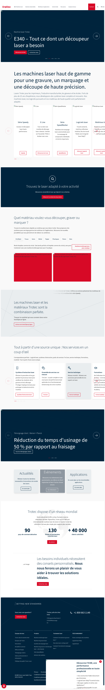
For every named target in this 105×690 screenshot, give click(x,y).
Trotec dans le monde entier (22, 637)
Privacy (36, 672)
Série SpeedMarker (39, 652)
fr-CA (102, 7)
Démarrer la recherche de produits (52, 197)
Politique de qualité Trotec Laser (23, 661)
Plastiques (55, 239)
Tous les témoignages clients (23, 451)
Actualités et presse (20, 646)
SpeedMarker (62, 153)
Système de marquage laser (41, 643)
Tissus (26, 239)
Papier (47, 239)
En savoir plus (26, 488)
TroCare (45, 394)
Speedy (23, 153)
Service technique (74, 394)
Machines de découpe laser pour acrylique (82, 247)
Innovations (18, 643)
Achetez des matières (39, 655)
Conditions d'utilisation (40, 674)
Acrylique (18, 239)
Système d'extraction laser (24, 394)
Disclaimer (44, 672)
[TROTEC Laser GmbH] (6, 7)
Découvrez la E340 (20, 52)
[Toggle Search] (97, 7)
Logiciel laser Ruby (77, 640)
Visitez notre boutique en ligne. (24, 324)
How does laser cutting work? (60, 643)
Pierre (64, 239)
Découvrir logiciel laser (82, 152)
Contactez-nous (33, 52)
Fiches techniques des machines (80, 637)
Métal (40, 239)
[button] (4, 686)
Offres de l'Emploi (19, 649)
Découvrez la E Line (42, 153)
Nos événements (52, 490)
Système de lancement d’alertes (43, 680)
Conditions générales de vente (43, 677)
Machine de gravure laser (40, 640)
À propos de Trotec (20, 640)
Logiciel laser (75, 643)
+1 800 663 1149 (82, 612)
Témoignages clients (20, 653)
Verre (33, 239)
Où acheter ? (52, 542)
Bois (70, 239)
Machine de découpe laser (40, 637)
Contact (91, 7)
